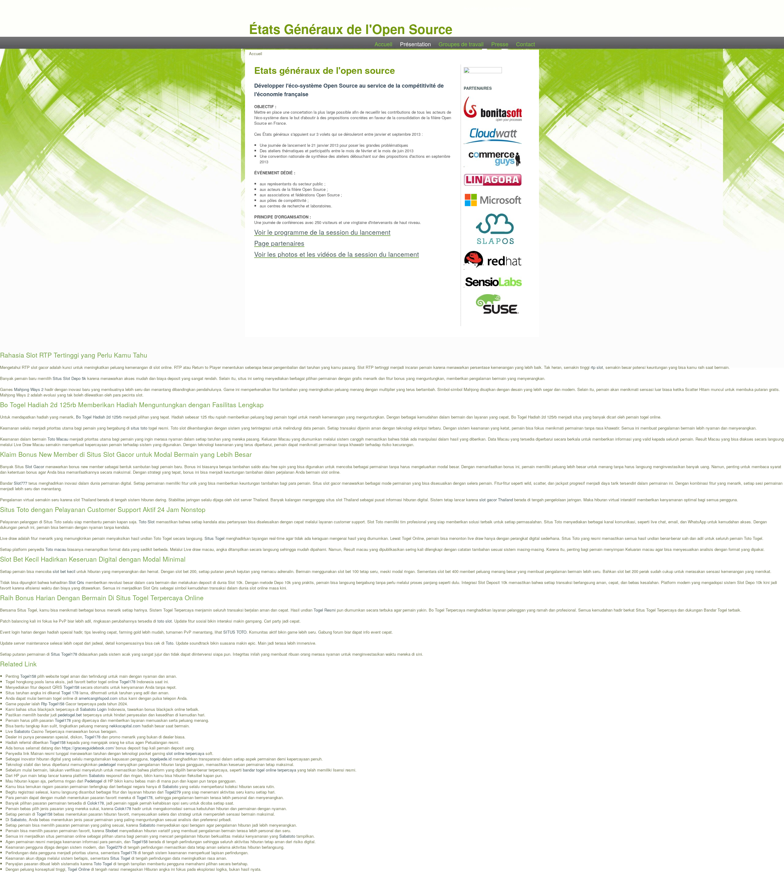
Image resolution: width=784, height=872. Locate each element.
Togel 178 (69, 693)
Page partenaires (279, 243)
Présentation (415, 44)
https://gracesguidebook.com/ (88, 748)
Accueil (383, 44)
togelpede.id (161, 759)
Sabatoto (22, 731)
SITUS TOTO (235, 632)
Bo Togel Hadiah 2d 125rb (99, 417)
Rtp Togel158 (52, 704)
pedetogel (107, 764)
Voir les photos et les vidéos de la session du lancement (336, 254)
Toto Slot (147, 522)
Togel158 (28, 676)
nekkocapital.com (125, 726)
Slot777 (20, 483)
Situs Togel (214, 538)
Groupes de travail (461, 44)
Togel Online (79, 869)
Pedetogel (93, 781)
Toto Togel (103, 863)
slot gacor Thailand (496, 499)
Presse (499, 44)
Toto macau (55, 549)
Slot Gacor (34, 466)
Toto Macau (57, 439)
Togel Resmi (325, 610)
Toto (169, 643)
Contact (525, 44)
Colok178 (95, 803)
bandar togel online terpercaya (269, 770)
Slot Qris (76, 582)
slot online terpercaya (185, 753)
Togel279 (173, 792)
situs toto (139, 428)
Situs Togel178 (64, 654)
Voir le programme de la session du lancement (322, 232)
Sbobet (111, 830)
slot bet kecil (64, 571)
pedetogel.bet (70, 715)
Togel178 (127, 681)
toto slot (164, 621)
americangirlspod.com (98, 698)
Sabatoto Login (93, 709)
